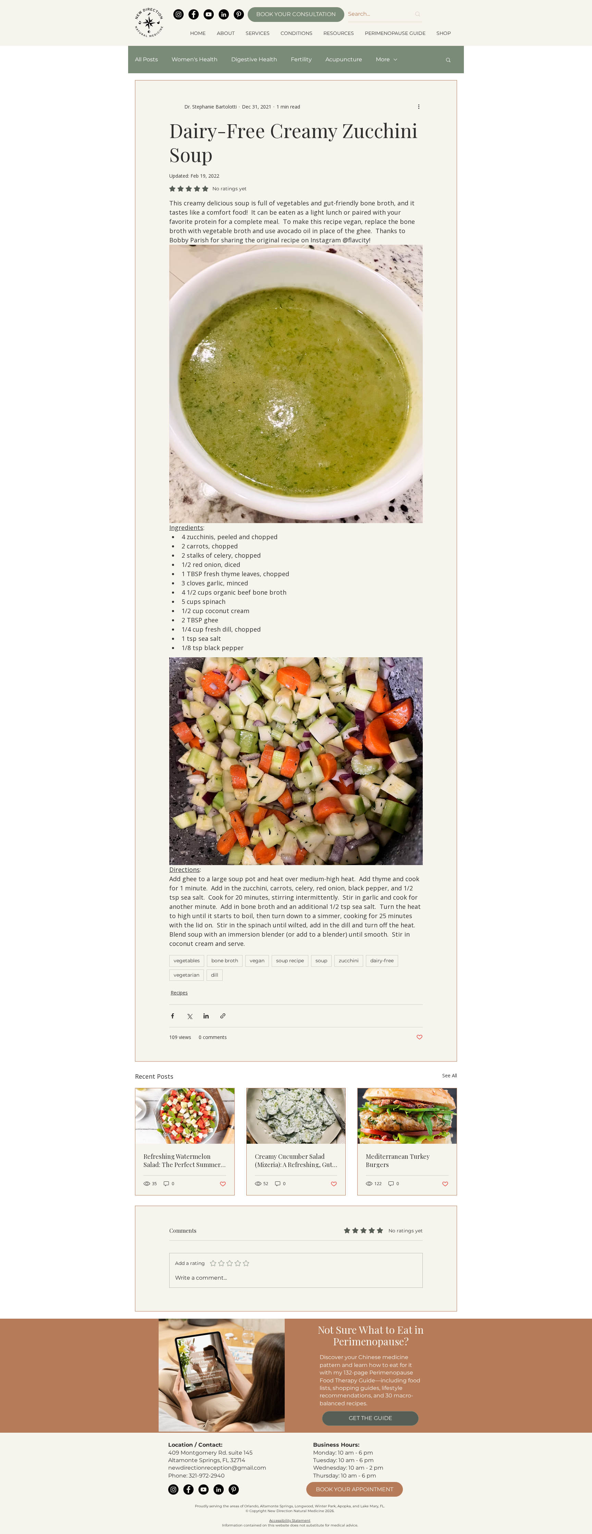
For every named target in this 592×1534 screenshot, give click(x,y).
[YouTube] (209, 14)
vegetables (187, 961)
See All (449, 1075)
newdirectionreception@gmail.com (217, 1468)
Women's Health (195, 59)
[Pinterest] (239, 14)
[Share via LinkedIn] (206, 1016)
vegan (257, 961)
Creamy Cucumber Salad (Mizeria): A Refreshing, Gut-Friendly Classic (295, 1160)
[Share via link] (223, 1016)
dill (214, 975)
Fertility (301, 59)
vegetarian (186, 975)
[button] (226, 33)
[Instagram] (178, 14)
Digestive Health (254, 59)
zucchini (349, 961)
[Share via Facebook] (172, 1016)
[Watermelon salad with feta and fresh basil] (184, 1116)
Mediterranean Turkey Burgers (398, 1160)
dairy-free (382, 961)
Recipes (179, 992)
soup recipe (290, 961)
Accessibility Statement (289, 1520)
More (383, 59)
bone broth (224, 961)
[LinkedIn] (224, 14)
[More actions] (419, 106)
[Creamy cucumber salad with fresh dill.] (296, 1116)
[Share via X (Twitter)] (189, 1016)
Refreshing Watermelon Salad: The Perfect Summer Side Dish (182, 1160)
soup (321, 961)
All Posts (146, 59)
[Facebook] (193, 14)
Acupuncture (343, 59)
